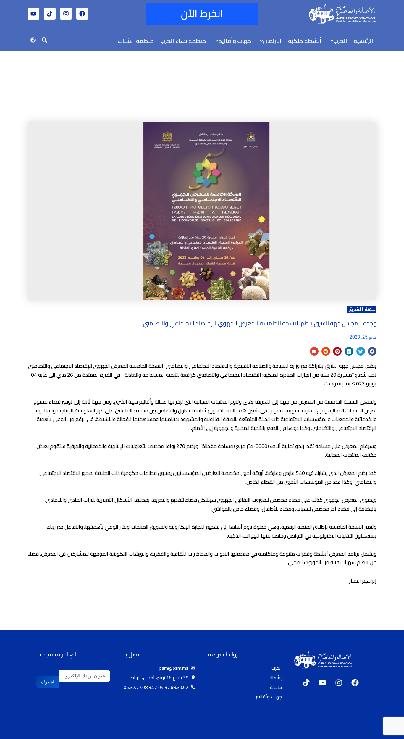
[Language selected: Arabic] (386, 733)
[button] (337, 40)
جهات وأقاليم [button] (234, 40)
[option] (389, 734)
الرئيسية (363, 40)
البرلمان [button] (272, 40)
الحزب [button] (340, 40)
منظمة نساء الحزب (183, 40)
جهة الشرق (361, 309)
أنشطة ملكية (304, 40)
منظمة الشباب (136, 40)
